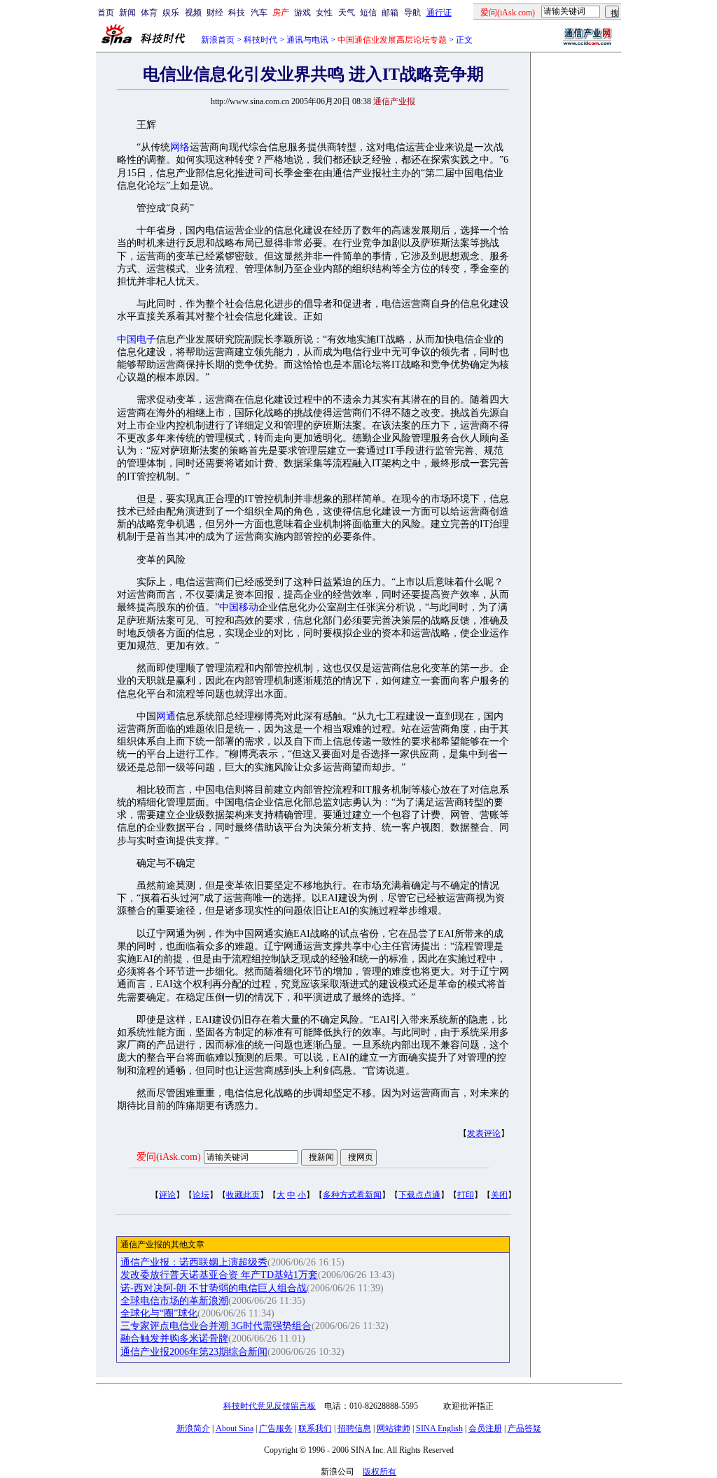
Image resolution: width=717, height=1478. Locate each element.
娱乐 (170, 12)
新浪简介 (193, 1428)
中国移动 (238, 607)
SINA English (439, 1428)
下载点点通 (419, 1195)
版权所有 (379, 1472)
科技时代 (260, 40)
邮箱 (390, 12)
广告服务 (276, 1428)
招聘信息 (354, 1428)
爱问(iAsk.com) (169, 1156)
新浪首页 (218, 40)
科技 (236, 12)
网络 (180, 147)
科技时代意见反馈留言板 (269, 1406)
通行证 (439, 12)
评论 (167, 1195)
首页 (105, 12)
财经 (215, 12)
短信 (368, 12)
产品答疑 (524, 1428)
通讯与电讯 (307, 40)
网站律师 (393, 1428)
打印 (465, 1195)
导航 (412, 12)
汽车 (259, 12)
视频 (193, 12)
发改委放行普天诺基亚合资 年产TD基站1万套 (219, 1275)
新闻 (127, 12)
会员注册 (485, 1428)
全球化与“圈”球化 (158, 1313)
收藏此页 (243, 1195)
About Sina (234, 1428)
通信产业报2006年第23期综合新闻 (193, 1352)
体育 (149, 12)
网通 (166, 716)
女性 (324, 12)
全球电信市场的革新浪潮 (174, 1301)
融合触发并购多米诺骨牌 (174, 1338)
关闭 (499, 1195)
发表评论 (484, 1133)
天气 (346, 12)
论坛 (201, 1195)
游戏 (302, 12)
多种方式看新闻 (352, 1195)
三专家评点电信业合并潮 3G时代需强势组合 (216, 1326)
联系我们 (315, 1428)
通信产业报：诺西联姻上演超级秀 (193, 1262)
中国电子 (136, 339)
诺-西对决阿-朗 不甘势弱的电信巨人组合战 (213, 1288)
